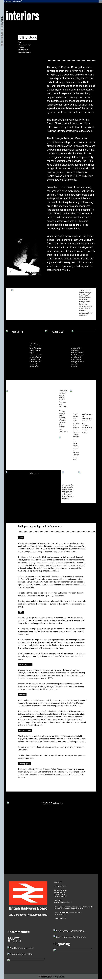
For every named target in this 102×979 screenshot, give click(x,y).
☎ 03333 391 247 (60, 915)
